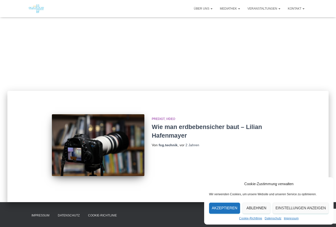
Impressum (291, 218)
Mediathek (229, 8)
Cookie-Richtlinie (250, 218)
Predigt (158, 119)
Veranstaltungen (262, 8)
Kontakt (295, 8)
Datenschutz (273, 218)
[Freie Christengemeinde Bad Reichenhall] (36, 8)
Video (170, 119)
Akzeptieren (224, 208)
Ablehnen (256, 208)
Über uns (202, 8)
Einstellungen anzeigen (300, 208)
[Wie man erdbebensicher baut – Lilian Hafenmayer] (98, 145)
